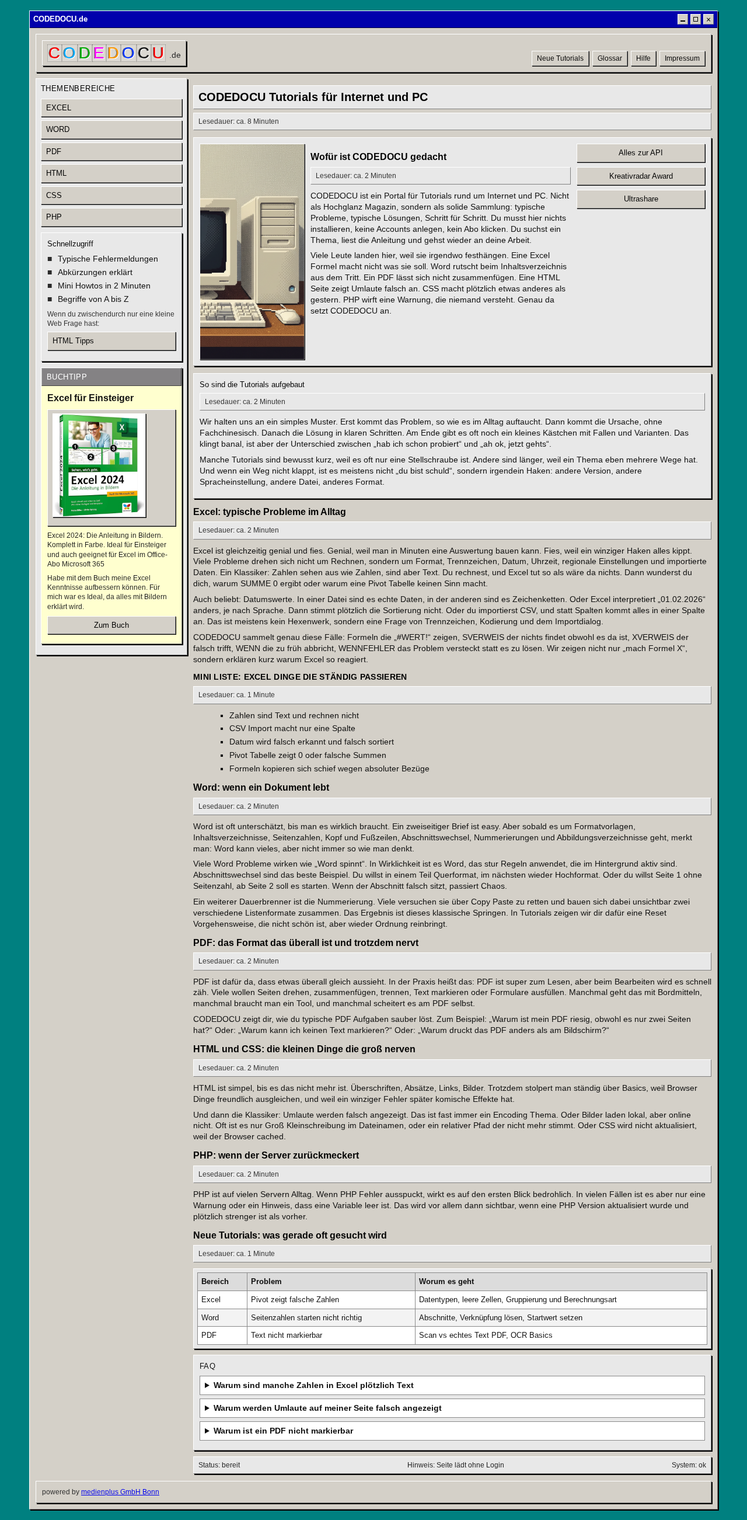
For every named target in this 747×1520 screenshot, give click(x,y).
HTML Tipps (73, 340)
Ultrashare (641, 198)
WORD (57, 129)
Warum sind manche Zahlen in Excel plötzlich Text (314, 1385)
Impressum (682, 58)
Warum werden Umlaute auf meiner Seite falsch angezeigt (328, 1408)
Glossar (610, 58)
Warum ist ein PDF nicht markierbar (283, 1430)
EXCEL (58, 107)
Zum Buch (111, 625)
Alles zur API (641, 152)
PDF (53, 151)
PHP (54, 217)
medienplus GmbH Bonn (120, 1492)
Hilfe (643, 58)
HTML (56, 173)
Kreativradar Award (641, 176)
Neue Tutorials (560, 58)
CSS (54, 195)
